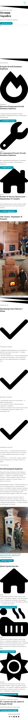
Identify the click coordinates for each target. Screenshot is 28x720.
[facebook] (9, 716)
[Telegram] (14, 716)
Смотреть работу (6, 560)
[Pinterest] (18, 716)
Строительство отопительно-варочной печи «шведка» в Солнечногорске (10, 555)
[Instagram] (16, 716)
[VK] (11, 716)
